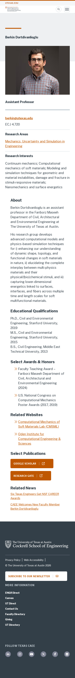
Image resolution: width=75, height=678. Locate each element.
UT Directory (12, 624)
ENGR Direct (12, 592)
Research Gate (24, 475)
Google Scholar (25, 463)
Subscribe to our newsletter (29, 576)
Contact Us (11, 608)
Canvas (9, 598)
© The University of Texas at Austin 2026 (28, 565)
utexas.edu (11, 3)
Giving (8, 619)
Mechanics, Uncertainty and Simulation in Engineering (35, 144)
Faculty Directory (15, 614)
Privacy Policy (12, 560)
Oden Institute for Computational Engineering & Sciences (39, 438)
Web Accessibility (33, 560)
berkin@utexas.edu (19, 118)
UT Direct (10, 603)
